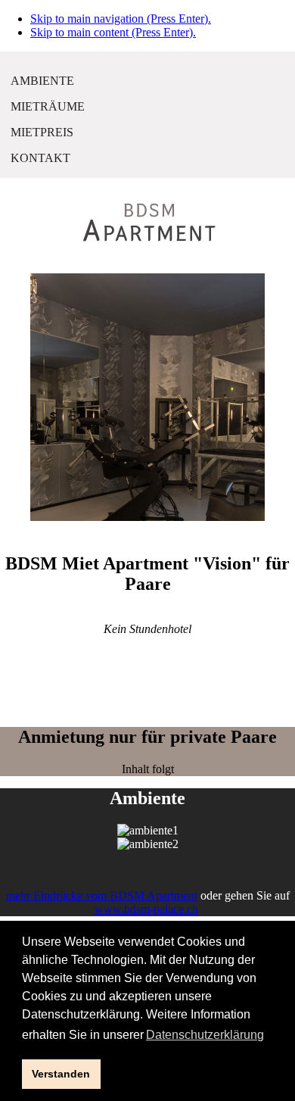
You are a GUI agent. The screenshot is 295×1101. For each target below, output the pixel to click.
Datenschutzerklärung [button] (205, 1034)
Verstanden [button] (61, 1074)
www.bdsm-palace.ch (146, 909)
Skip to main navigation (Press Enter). (120, 18)
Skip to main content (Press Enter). (113, 32)
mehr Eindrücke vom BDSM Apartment (101, 895)
